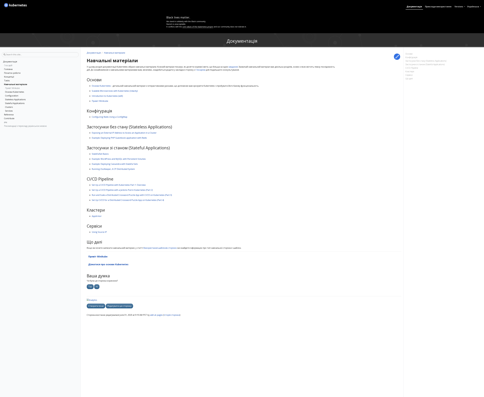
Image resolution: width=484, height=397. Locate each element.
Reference (9, 114)
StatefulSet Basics (100, 153)
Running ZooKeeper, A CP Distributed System (113, 169)
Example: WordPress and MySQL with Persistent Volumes (119, 159)
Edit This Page (397, 57)
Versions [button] (459, 6)
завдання (233, 66)
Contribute (9, 118)
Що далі (409, 78)
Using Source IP (99, 232)
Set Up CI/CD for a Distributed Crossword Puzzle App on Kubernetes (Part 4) (128, 200)
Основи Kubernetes (14, 92)
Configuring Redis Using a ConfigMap (109, 117)
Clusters (9, 107)
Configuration (11, 95)
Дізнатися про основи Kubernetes (108, 264)
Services (9, 110)
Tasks (7, 80)
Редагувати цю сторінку (119, 306)
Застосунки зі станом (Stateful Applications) (425, 64)
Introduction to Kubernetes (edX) (107, 96)
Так (90, 286)
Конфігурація (411, 57)
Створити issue (96, 306)
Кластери (409, 71)
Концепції (9, 76)
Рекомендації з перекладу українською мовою (25, 126)
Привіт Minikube (12, 88)
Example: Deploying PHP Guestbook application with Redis (119, 137)
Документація (414, 6)
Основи (409, 53)
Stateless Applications (15, 99)
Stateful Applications (15, 103)
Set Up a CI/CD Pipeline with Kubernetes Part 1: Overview (119, 185)
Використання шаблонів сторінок (160, 248)
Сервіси (409, 75)
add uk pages (156, 315)
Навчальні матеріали (15, 84)
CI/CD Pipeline (411, 68)
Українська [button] (473, 6)
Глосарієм (200, 69)
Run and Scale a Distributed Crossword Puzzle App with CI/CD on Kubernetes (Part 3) (132, 195)
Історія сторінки (172, 315)
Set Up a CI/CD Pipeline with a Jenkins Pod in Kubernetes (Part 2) (122, 190)
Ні (97, 286)
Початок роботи (12, 73)
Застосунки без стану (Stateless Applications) (425, 60)
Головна (8, 69)
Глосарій (8, 65)
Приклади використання (438, 6)
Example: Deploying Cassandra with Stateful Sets (115, 164)
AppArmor (97, 216)
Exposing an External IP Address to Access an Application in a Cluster (124, 132)
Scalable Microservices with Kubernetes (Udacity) (115, 90)
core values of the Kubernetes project (197, 26)
